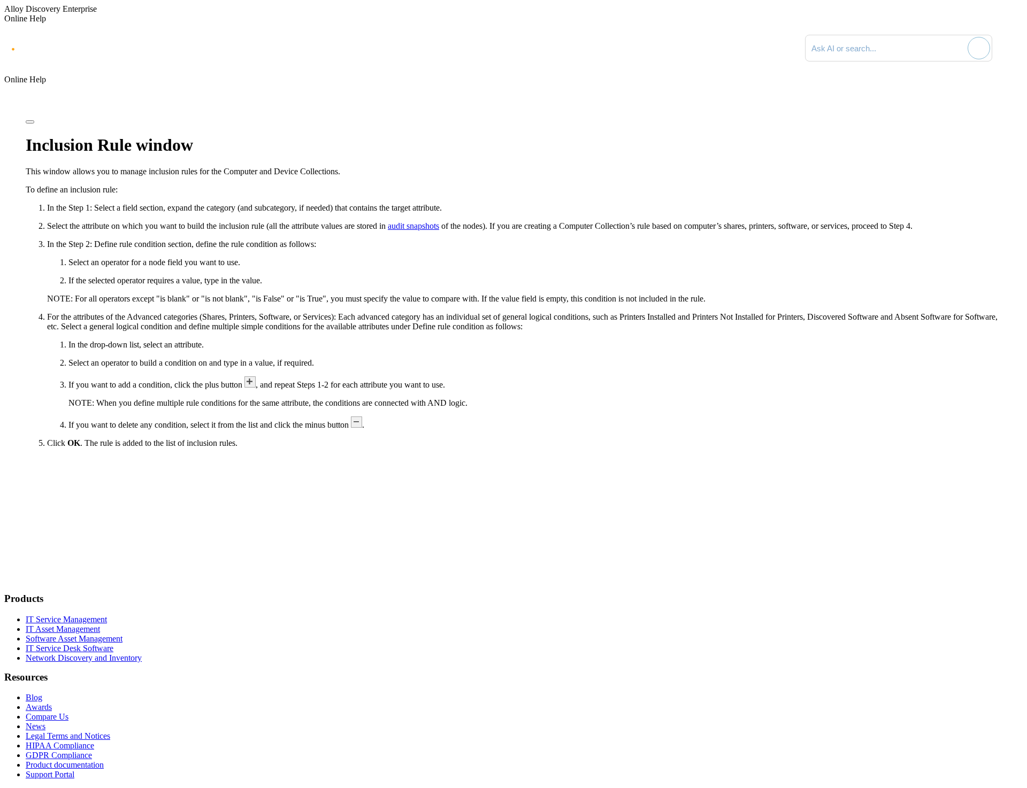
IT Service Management (66, 619)
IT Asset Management (63, 629)
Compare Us (47, 716)
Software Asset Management (74, 638)
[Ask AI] (979, 48)
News (35, 726)
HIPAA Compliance (60, 745)
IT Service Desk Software (69, 648)
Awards (39, 707)
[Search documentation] (958, 48)
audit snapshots (413, 225)
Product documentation (65, 764)
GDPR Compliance (59, 755)
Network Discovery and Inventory (84, 657)
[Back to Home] (1012, 48)
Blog (34, 697)
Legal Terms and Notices (68, 735)
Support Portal (50, 774)
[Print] (30, 121)
